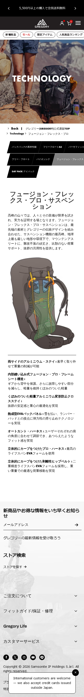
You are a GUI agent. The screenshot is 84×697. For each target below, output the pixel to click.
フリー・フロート (21, 159)
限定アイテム (45, 35)
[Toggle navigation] (78, 23)
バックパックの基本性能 (24, 147)
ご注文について (17, 596)
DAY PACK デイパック (23, 172)
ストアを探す (12, 567)
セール (26, 35)
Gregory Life (15, 626)
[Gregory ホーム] (42, 23)
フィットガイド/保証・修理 (28, 611)
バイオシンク (43, 159)
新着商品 (11, 35)
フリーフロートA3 (52, 147)
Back (15, 128)
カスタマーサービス (21, 641)
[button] (11, 8)
